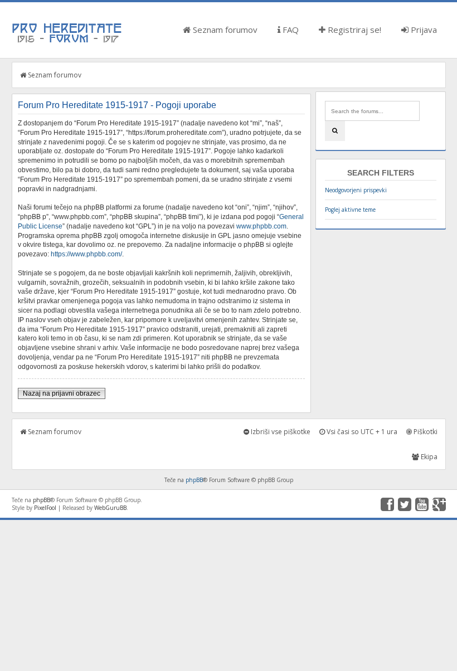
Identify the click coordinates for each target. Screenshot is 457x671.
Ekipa (428, 456)
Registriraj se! (353, 29)
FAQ (289, 29)
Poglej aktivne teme (350, 209)
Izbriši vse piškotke (279, 431)
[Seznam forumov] (67, 42)
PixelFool (45, 508)
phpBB (194, 480)
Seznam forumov (224, 29)
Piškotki (424, 431)
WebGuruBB (110, 508)
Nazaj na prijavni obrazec (61, 393)
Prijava (423, 29)
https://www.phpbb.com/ (86, 254)
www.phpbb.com (261, 226)
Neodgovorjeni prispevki (356, 190)
